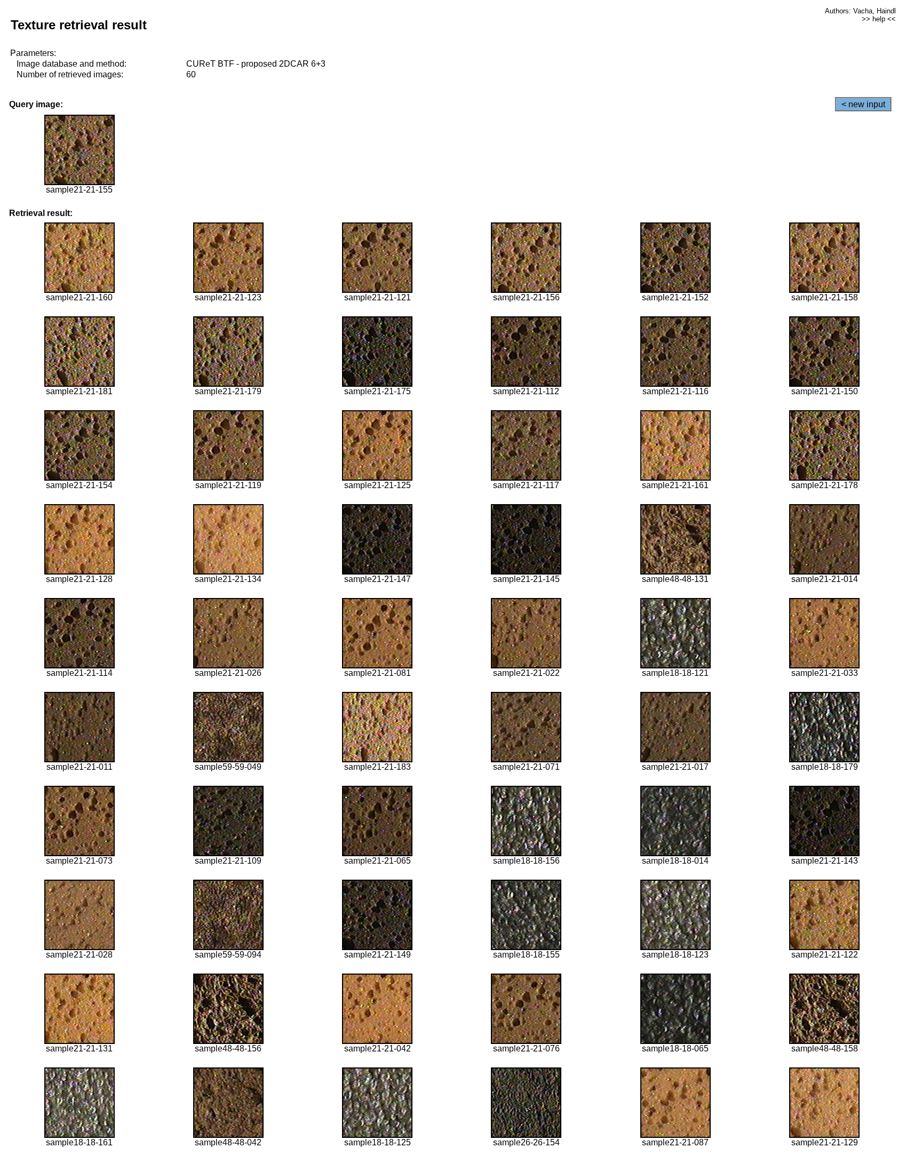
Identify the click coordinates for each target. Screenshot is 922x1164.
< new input (863, 104)
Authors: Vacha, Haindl (860, 11)
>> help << (879, 19)
